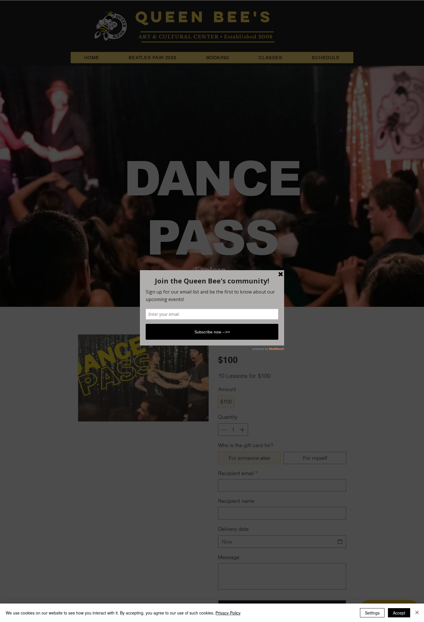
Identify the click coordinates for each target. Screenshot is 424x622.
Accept (399, 613)
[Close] (417, 612)
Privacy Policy (228, 613)
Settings (372, 613)
